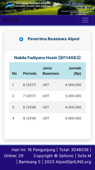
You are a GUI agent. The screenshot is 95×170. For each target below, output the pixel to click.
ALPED (11, 20)
